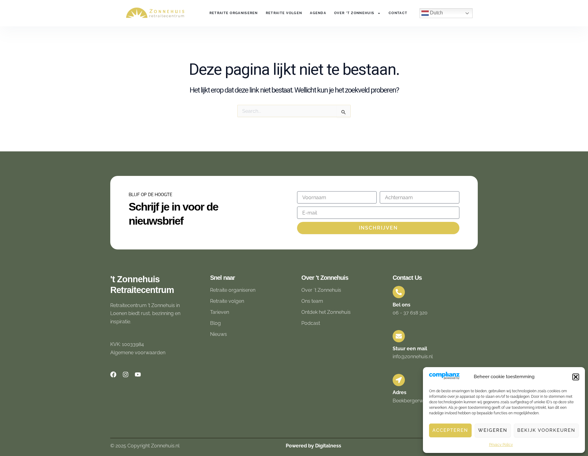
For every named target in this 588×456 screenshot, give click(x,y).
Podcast (310, 323)
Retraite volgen (284, 13)
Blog (215, 323)
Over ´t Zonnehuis (321, 290)
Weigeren (492, 430)
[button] (576, 377)
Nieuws (218, 334)
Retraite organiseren (233, 13)
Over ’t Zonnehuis (354, 13)
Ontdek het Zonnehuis (326, 312)
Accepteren (450, 430)
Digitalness (328, 446)
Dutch (436, 12)
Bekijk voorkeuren (546, 430)
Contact (398, 13)
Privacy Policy (501, 445)
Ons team (312, 301)
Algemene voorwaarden (137, 352)
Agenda (318, 13)
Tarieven (219, 312)
